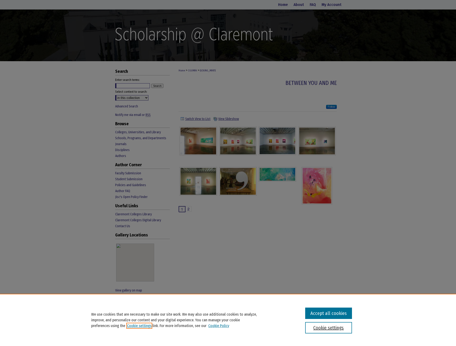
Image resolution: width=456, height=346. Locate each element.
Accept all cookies (328, 313)
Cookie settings (139, 325)
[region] (228, 320)
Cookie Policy (218, 325)
